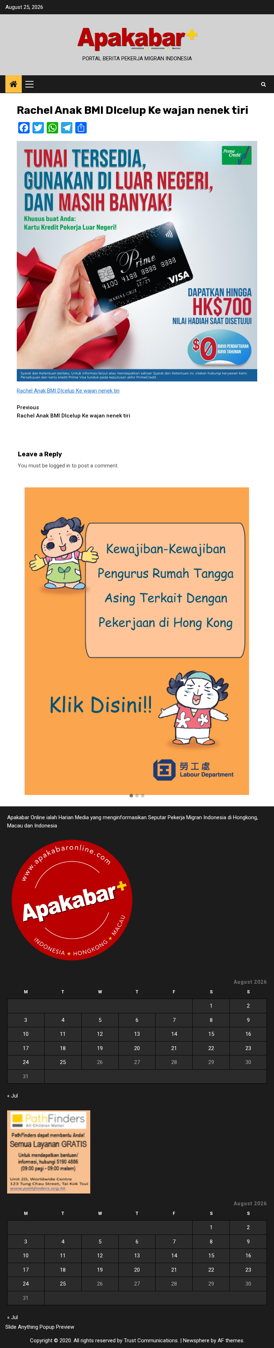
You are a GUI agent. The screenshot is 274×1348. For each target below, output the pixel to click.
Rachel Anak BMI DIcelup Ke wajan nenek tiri (68, 390)
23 (248, 1048)
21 (174, 1048)
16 (248, 1034)
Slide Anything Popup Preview (39, 1327)
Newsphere (196, 1340)
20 (137, 1048)
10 (26, 1034)
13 (137, 1034)
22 (211, 1048)
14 (174, 1034)
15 (211, 1034)
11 (63, 1034)
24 (26, 1062)
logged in (59, 465)
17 (26, 1048)
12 (100, 1034)
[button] (131, 796)
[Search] (263, 84)
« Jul (12, 1096)
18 (63, 1048)
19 (100, 1048)
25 (63, 1062)
